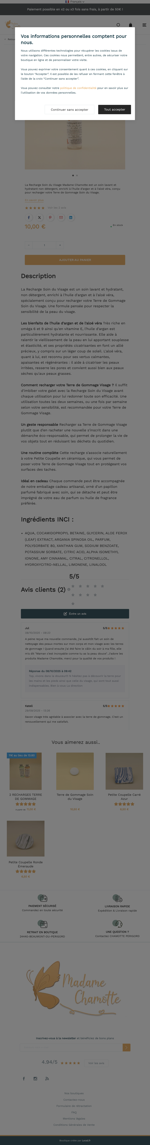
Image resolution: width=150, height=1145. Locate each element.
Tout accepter (114, 109)
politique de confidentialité (78, 88)
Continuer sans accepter (69, 109)
